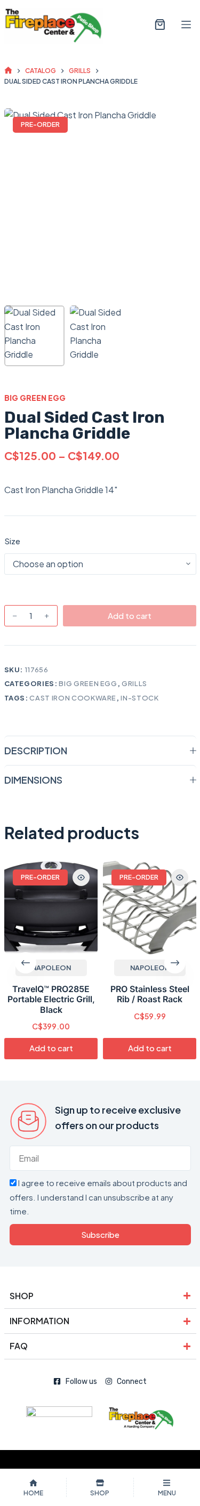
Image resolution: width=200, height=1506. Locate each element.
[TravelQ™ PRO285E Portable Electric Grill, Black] (51, 907)
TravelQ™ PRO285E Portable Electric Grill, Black (50, 999)
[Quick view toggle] (81, 877)
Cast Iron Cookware (72, 698)
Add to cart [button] (51, 1048)
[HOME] (8, 71)
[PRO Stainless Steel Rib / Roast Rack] (149, 907)
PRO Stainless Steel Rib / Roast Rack (149, 994)
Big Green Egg (35, 397)
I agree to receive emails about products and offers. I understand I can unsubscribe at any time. (98, 1197)
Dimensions (33, 780)
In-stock (139, 698)
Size (12, 541)
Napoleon (50, 967)
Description (35, 750)
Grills (134, 683)
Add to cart (129, 615)
